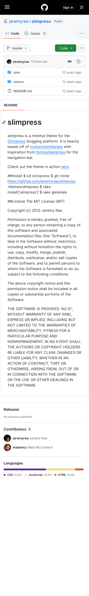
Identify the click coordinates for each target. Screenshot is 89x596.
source (18, 82)
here (64, 166)
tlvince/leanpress (50, 152)
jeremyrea (18, 21)
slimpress (41, 21)
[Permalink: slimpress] (4, 122)
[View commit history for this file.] (78, 61)
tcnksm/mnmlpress (46, 146)
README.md (22, 91)
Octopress (16, 141)
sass (16, 72)
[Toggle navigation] (7, 7)
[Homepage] (44, 7)
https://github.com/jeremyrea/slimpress (42, 181)
